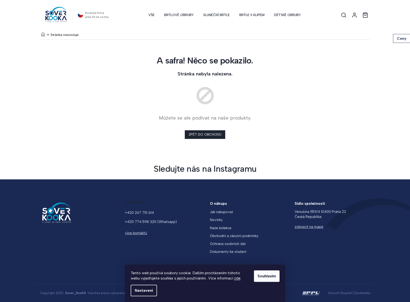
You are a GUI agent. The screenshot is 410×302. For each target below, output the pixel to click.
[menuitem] (151, 15)
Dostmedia (362, 293)
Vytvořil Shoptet (340, 293)
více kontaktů (136, 233)
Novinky (216, 220)
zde (237, 278)
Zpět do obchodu (205, 134)
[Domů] (43, 34)
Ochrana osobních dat (228, 244)
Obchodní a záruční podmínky (234, 236)
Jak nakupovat (221, 212)
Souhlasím (267, 276)
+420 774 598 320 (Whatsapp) (151, 222)
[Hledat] (343, 15)
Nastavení (144, 290)
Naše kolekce (220, 228)
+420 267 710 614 (139, 213)
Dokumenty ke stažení (228, 252)
